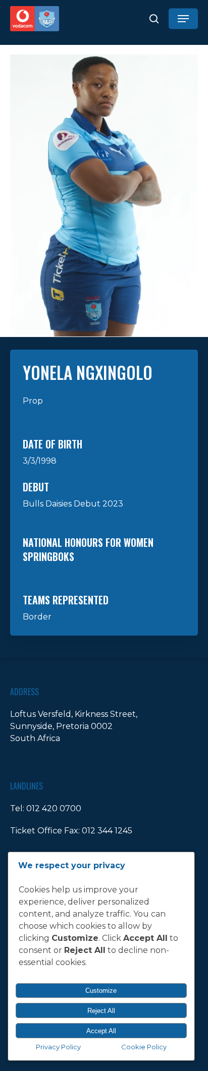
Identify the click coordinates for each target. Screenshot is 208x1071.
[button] (183, 19)
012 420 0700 (53, 808)
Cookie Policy (144, 1047)
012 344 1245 (107, 830)
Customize (101, 990)
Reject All (101, 1010)
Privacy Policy (58, 1047)
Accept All (101, 1031)
